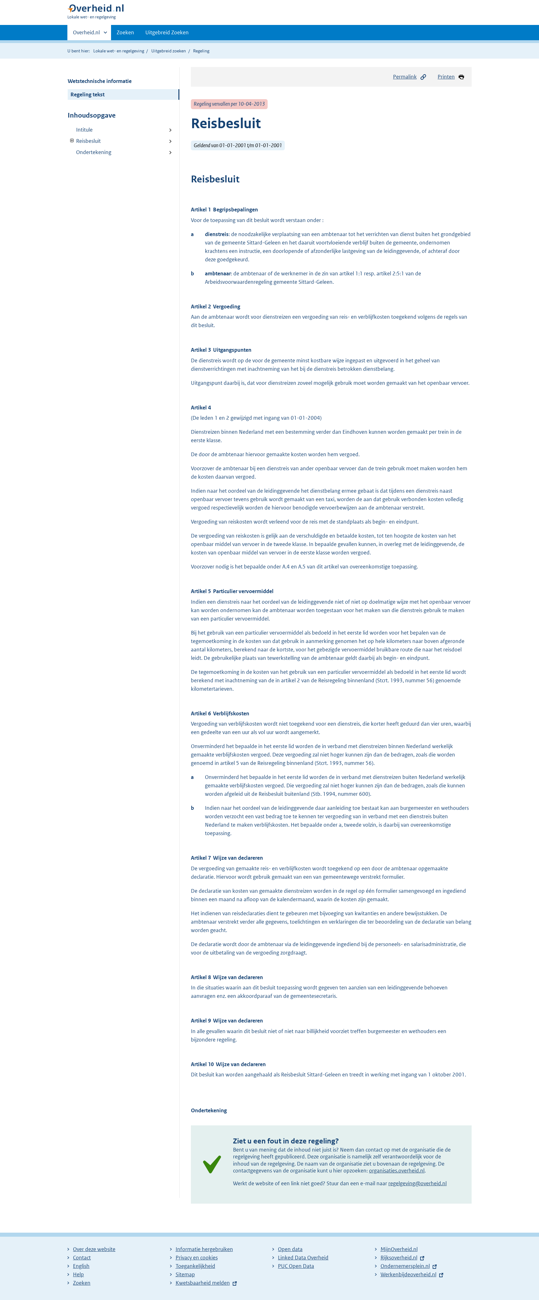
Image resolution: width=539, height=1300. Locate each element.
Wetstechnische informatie (100, 81)
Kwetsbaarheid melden (203, 1282)
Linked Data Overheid (303, 1257)
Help (78, 1274)
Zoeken (125, 32)
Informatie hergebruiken (204, 1249)
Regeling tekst (87, 94)
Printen (446, 76)
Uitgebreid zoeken (168, 51)
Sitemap (185, 1274)
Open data (290, 1249)
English (81, 1266)
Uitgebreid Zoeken (167, 32)
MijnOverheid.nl (399, 1249)
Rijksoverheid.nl (399, 1257)
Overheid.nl (86, 34)
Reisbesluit (84, 141)
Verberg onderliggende (72, 141)
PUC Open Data (296, 1266)
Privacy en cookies (197, 1257)
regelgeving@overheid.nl (417, 1183)
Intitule (84, 129)
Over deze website (94, 1249)
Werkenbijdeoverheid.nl (408, 1274)
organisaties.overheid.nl (397, 1170)
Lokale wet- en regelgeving (118, 51)
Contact (82, 1257)
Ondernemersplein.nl (405, 1266)
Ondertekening (93, 152)
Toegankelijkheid (195, 1266)
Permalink (405, 76)
